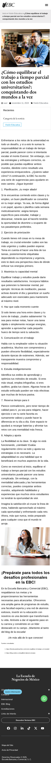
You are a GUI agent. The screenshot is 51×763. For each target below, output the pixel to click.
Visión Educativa (15, 13)
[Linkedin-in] (22, 728)
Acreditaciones (8, 709)
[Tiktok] (29, 728)
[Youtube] (42, 728)
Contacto (5, 695)
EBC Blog (5, 704)
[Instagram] (15, 728)
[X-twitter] (36, 728)
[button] (44, 698)
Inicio (4, 13)
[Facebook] (8, 728)
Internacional (7, 699)
